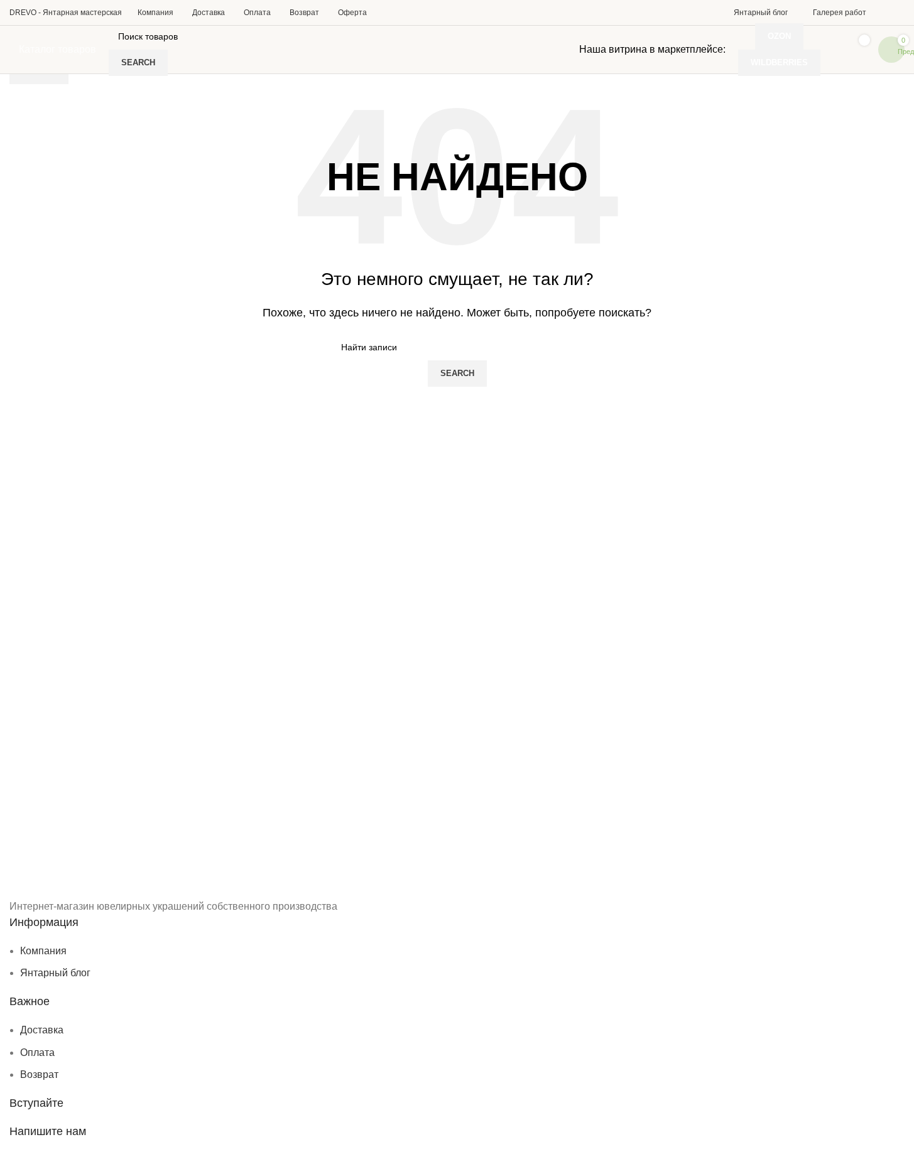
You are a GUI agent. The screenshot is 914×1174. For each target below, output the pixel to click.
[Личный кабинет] (895, 12)
